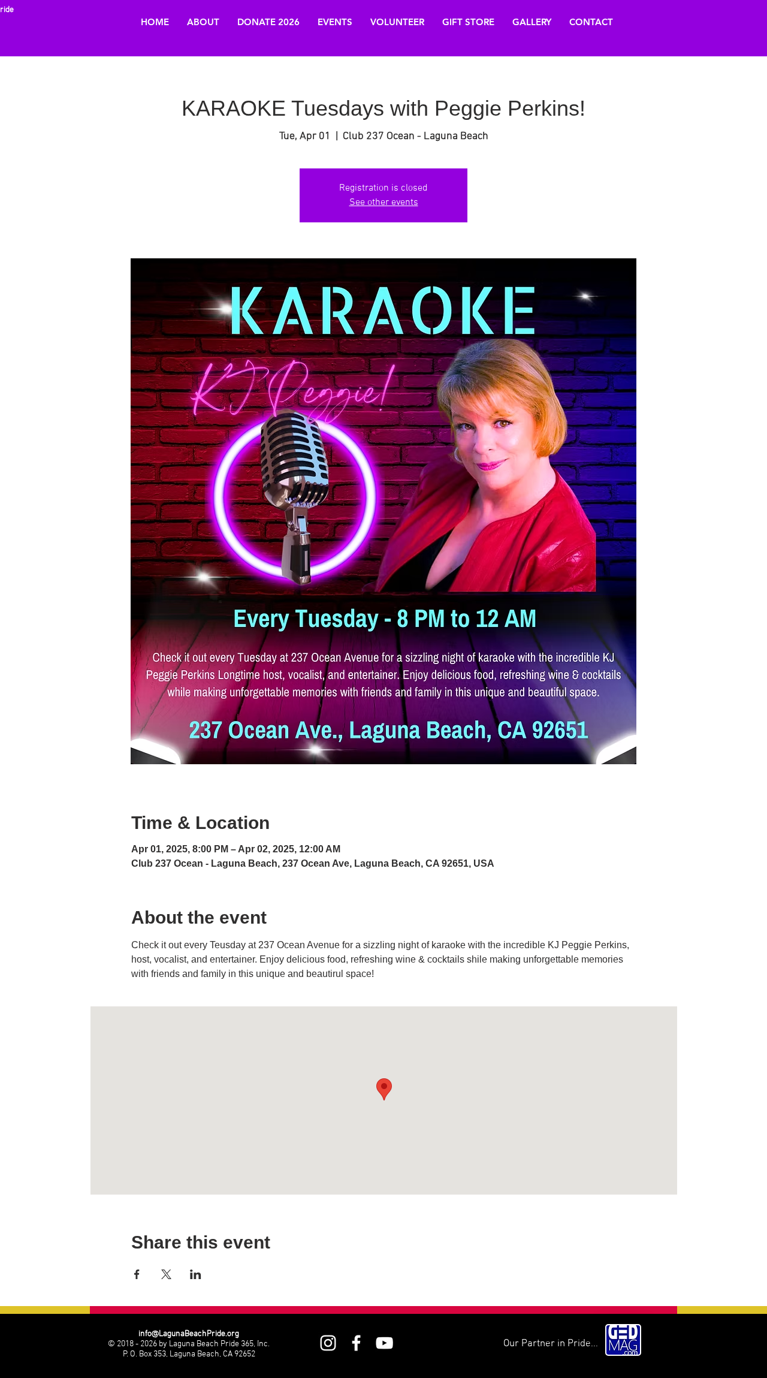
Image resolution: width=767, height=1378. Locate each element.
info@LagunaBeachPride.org (188, 1334)
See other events (383, 203)
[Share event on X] (166, 1274)
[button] (203, 22)
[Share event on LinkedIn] (195, 1274)
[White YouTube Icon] (384, 1342)
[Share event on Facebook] (137, 1274)
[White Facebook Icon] (356, 1342)
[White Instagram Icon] (328, 1342)
